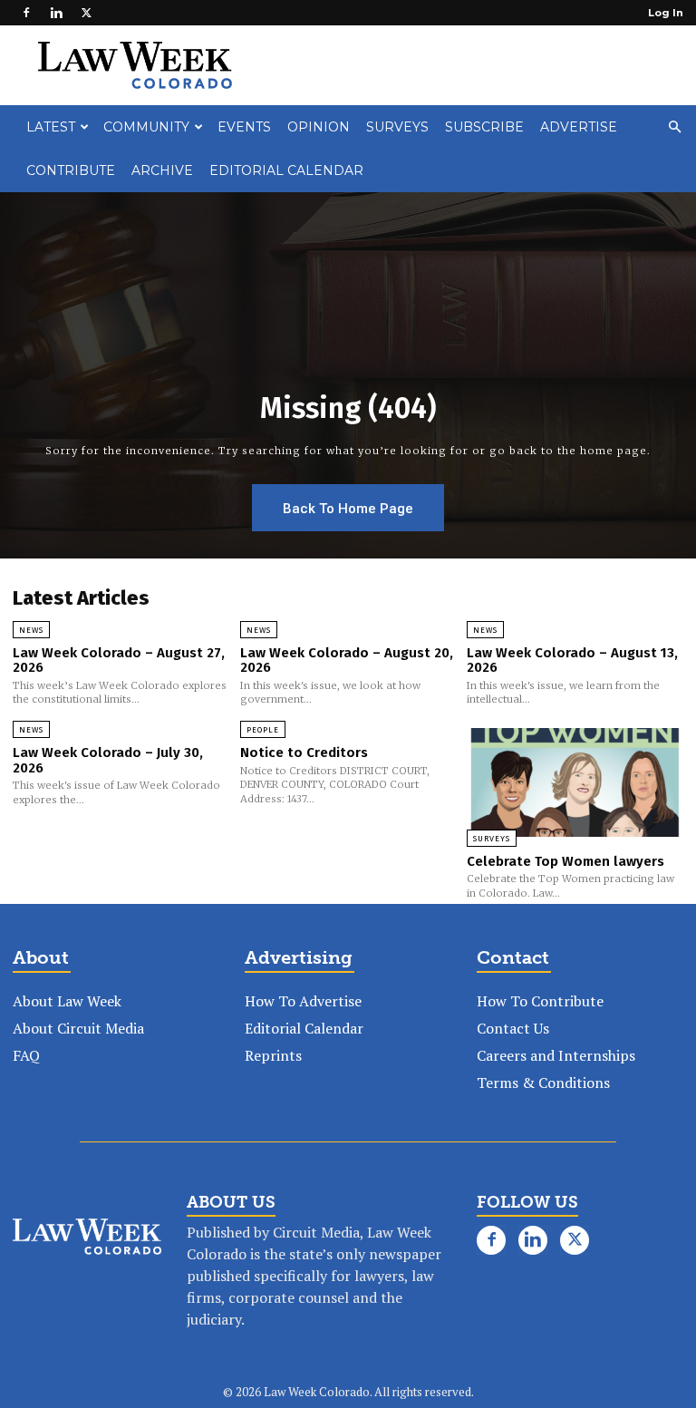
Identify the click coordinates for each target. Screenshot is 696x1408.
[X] (86, 12)
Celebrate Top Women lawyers (565, 861)
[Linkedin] (56, 12)
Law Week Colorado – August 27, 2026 (119, 660)
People (262, 729)
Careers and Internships (556, 1055)
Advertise (578, 127)
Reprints (273, 1055)
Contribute (70, 170)
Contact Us (513, 1028)
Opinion (318, 127)
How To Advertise (303, 1001)
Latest (50, 127)
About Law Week (67, 1001)
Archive (162, 170)
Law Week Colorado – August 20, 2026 (346, 660)
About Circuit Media (78, 1028)
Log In (665, 12)
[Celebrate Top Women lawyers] (575, 782)
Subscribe (484, 127)
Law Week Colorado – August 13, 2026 (572, 660)
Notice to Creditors (304, 752)
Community (146, 127)
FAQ (26, 1055)
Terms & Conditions (543, 1082)
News (31, 630)
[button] (674, 127)
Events (244, 127)
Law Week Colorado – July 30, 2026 (108, 760)
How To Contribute (540, 1001)
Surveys (397, 127)
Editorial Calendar (286, 170)
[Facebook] (26, 12)
